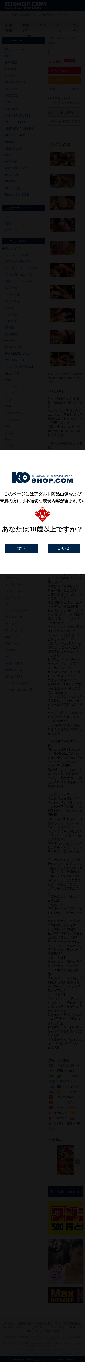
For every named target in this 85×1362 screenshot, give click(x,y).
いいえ (64, 548)
